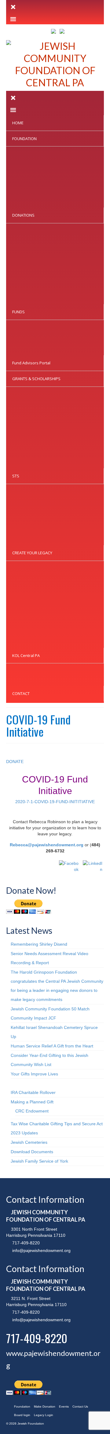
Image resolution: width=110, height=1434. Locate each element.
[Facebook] (69, 870)
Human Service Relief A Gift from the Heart (52, 1046)
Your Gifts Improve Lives (34, 1073)
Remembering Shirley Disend (39, 944)
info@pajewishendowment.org (41, 1250)
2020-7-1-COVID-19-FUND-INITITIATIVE (55, 801)
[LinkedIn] (92, 870)
